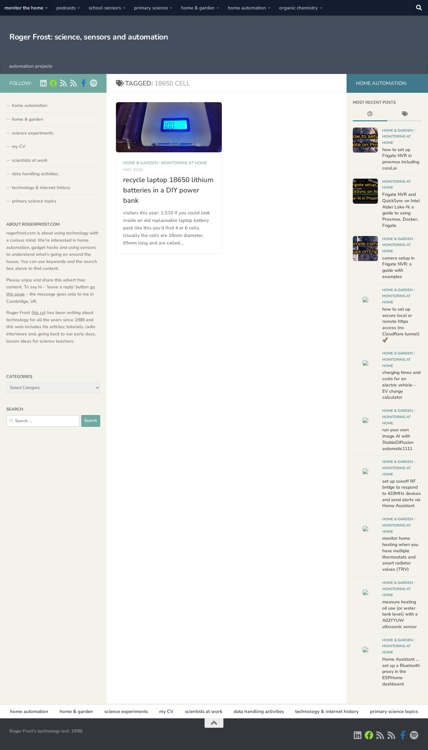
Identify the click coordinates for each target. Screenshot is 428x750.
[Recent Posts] (370, 114)
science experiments (32, 133)
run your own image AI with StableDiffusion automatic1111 (398, 439)
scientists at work (29, 160)
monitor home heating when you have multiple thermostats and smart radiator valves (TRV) (400, 553)
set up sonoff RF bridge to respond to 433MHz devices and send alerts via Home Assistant (401, 493)
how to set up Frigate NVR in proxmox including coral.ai (400, 159)
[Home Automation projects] (53, 83)
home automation (247, 8)
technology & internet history (41, 188)
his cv (38, 313)
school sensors (105, 8)
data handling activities (35, 174)
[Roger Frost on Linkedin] (43, 83)
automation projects (30, 66)
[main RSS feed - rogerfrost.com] (73, 83)
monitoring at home (184, 163)
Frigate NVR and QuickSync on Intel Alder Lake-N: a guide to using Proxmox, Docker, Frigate (401, 209)
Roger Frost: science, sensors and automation (88, 37)
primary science (151, 8)
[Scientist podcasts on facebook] (83, 83)
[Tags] (404, 114)
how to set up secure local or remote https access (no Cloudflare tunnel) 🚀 (401, 324)
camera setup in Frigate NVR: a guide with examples (398, 267)
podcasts (66, 8)
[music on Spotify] (93, 83)
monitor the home (23, 8)
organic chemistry (298, 8)
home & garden (198, 8)
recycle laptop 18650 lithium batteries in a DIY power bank (168, 190)
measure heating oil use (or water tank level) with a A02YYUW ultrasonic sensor (400, 614)
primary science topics (34, 201)
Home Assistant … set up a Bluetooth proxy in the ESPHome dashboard (401, 671)
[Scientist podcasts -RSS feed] (63, 83)
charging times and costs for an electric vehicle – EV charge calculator (401, 385)
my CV (18, 146)
